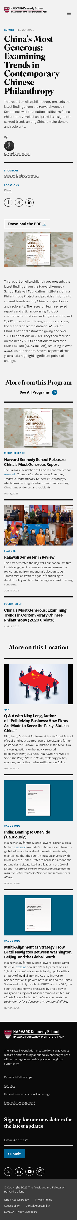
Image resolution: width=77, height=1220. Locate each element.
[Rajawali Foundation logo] (25, 10)
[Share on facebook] (8, 202)
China (8, 190)
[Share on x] (19, 202)
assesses (19, 847)
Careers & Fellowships (18, 1077)
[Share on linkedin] (29, 202)
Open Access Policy (16, 1199)
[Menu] (69, 13)
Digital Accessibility (38, 1205)
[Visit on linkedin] (19, 1171)
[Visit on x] (8, 1171)
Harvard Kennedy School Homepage (27, 1094)
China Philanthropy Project (21, 175)
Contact (9, 1085)
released (9, 474)
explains (21, 967)
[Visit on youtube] (29, 1171)
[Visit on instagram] (40, 1171)
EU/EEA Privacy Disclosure (20, 1211)
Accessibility (11, 1205)
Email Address (11, 1135)
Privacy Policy (43, 1199)
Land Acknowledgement (19, 1102)
